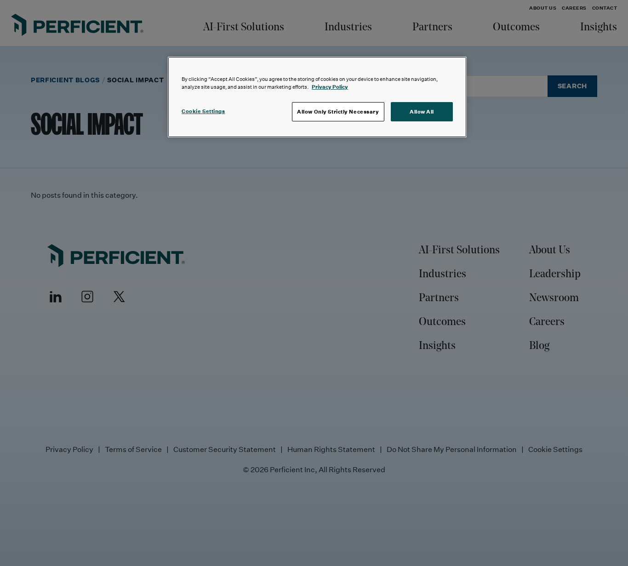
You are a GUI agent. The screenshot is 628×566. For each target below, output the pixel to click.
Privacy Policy (330, 86)
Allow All (422, 111)
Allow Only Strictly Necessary (338, 111)
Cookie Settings (203, 111)
